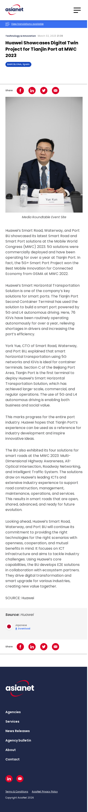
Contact (12, 759)
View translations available (27, 24)
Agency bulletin (18, 740)
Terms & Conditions (16, 791)
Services (12, 721)
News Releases (17, 731)
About (10, 750)
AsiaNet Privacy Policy (45, 791)
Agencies (13, 712)
